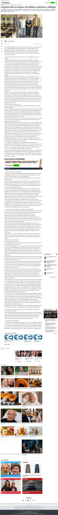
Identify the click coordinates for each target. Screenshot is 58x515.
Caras (17, 506)
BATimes (36, 506)
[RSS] (32, 500)
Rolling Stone (32, 507)
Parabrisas (29, 506)
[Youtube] (28, 500)
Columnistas (47, 254)
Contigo (22, 507)
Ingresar (48, 2)
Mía (33, 506)
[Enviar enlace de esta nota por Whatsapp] (2, 46)
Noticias (20, 506)
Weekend (23, 506)
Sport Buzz (36, 507)
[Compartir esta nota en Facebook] (2, 41)
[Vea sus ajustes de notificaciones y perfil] (56, 3)
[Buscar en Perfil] (56, 0)
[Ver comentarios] (56, 5)
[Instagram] (30, 500)
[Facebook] (23, 500)
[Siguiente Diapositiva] (41, 357)
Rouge (32, 506)
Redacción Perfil (10, 41)
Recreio (40, 507)
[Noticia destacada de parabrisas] (32, 479)
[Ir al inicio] (6, 3)
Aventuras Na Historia (27, 507)
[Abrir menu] (1, 3)
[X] (25, 500)
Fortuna (26, 506)
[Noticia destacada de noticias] (11, 462)
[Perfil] (6, 460)
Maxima (42, 507)
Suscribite (53, 2)
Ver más (54, 333)
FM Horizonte (39, 506)
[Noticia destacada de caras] (11, 479)
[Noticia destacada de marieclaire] (32, 462)
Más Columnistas (52, 277)
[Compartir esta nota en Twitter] (2, 43)
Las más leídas (48, 309)
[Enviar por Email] (2, 49)
